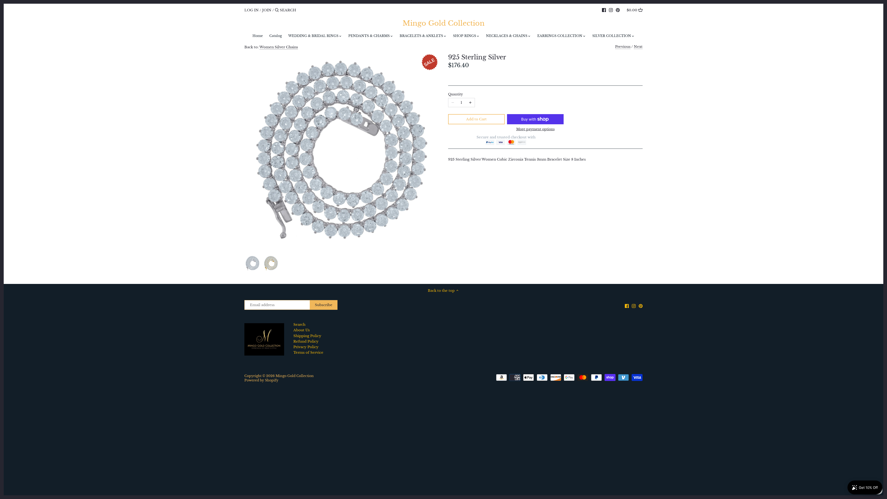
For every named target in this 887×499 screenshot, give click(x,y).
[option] (252, 263)
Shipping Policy (307, 336)
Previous (623, 46)
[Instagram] (611, 10)
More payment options (535, 129)
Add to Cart (476, 119)
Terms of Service (308, 352)
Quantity (455, 94)
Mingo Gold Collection (444, 23)
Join (266, 10)
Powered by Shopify (261, 380)
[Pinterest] (618, 10)
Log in (251, 10)
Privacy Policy (306, 347)
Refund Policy (306, 341)
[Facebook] (604, 10)
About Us (301, 330)
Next (638, 46)
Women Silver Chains (278, 47)
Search (299, 324)
